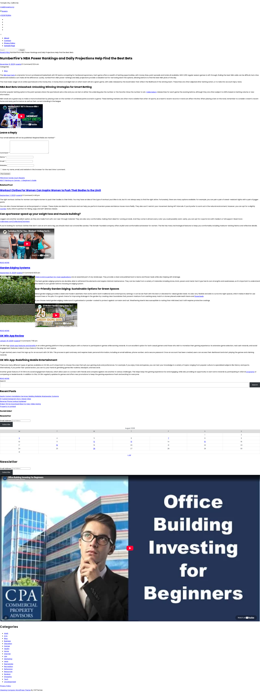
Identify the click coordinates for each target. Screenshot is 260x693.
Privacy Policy (9, 43)
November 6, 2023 (7, 64)
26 (94, 448)
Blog (8, 52)
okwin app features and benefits (23, 345)
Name (3, 157)
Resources (8, 671)
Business (7, 641)
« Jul (129, 455)
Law (5, 656)
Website (3, 165)
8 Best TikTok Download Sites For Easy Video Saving (20, 404)
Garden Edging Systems (15, 267)
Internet (7, 654)
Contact (7, 40)
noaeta (18, 64)
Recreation (8, 666)
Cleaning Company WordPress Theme (15, 690)
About (6, 38)
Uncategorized (10, 682)
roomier (3, 209)
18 (57, 445)
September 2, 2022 (7, 195)
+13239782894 (5, 15)
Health (6, 649)
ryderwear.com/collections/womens (15, 221)
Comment (4, 153)
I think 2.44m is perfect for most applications (53, 277)
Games (7, 646)
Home (6, 651)
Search (3, 381)
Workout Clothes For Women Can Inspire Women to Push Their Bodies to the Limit (50, 190)
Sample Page (9, 46)
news (6, 661)
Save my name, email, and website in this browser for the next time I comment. (33, 169)
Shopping (8, 677)
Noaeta (3, 52)
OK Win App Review (12, 335)
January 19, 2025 (6, 341)
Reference (8, 669)
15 (205, 442)
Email (2, 161)
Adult (6, 633)
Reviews (7, 674)
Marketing (8, 659)
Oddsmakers (151, 92)
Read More (4, 262)
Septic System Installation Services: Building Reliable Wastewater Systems (29, 396)
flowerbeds (199, 296)
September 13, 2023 (8, 273)
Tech (6, 679)
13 (131, 442)
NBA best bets (9, 75)
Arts (5, 636)
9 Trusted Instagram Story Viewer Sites (15, 399)
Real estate (8, 664)
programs (250, 372)
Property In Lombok (8, 406)
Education (8, 643)
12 (94, 442)
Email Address (5, 420)
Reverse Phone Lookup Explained (13, 401)
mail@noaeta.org (7, 7)
